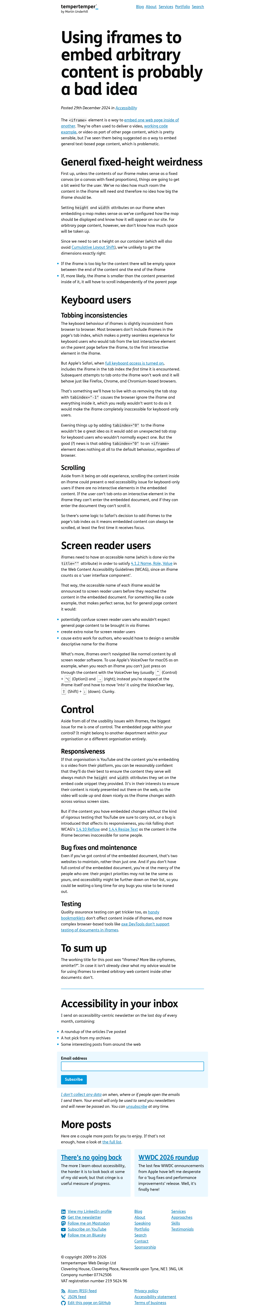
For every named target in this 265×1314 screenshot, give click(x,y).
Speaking (142, 1224)
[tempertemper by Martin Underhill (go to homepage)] (79, 9)
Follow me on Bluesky (87, 1235)
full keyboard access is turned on (134, 364)
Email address (74, 1059)
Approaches (181, 1218)
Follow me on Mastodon (89, 1224)
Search (198, 7)
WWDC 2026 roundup (168, 1158)
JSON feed (77, 1297)
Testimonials (182, 1230)
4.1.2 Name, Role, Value (152, 564)
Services (166, 7)
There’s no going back (91, 1158)
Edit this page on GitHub (89, 1303)
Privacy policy (146, 1291)
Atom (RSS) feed (82, 1291)
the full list (111, 1142)
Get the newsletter (84, 1218)
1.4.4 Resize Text (123, 830)
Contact (141, 1242)
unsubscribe (136, 1107)
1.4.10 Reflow (88, 830)
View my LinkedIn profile (90, 1212)
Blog (140, 7)
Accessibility (126, 108)
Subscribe (74, 1080)
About (151, 7)
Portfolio (182, 7)
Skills (175, 1224)
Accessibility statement (155, 1297)
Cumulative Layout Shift (93, 248)
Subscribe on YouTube (87, 1230)
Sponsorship (145, 1247)
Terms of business (150, 1303)
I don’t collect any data (81, 1095)
